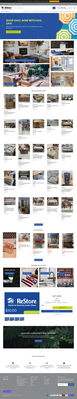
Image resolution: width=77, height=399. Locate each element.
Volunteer (32, 382)
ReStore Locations (33, 379)
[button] (71, 8)
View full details (57, 314)
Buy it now (57, 311)
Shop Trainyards (35, 11)
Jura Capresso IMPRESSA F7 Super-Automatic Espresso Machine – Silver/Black (67, 190)
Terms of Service (47, 379)
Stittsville (5, 114)
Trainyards (63, 104)
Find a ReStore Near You (21, 385)
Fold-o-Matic (49, 251)
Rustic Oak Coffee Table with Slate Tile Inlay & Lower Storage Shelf (66, 132)
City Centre (5, 191)
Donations (32, 380)
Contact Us (32, 385)
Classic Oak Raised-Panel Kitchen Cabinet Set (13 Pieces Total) (24, 246)
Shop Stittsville (26, 11)
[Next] (73, 245)
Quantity (42, 305)
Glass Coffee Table (50, 129)
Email (66, 8)
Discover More (38, 224)
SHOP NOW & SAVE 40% (54, 1)
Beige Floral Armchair (8, 159)
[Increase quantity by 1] (50, 307)
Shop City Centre (44, 11)
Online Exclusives (53, 11)
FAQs (31, 383)
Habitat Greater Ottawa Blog (21, 382)
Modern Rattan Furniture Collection (67, 11)
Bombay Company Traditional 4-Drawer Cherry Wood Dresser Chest (23, 163)
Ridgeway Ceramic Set (65, 103)
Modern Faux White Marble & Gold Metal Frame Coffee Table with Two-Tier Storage (52, 210)
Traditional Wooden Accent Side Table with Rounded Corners (66, 216)
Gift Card (57, 296)
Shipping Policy (46, 383)
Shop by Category (5, 11)
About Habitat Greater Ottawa (22, 379)
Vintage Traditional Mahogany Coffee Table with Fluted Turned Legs (38, 210)
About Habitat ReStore (21, 380)
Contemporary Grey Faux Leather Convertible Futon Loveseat (66, 156)
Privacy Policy (46, 380)
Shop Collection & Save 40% (15, 31)
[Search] (54, 8)
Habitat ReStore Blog (20, 383)
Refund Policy (46, 382)
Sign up (71, 384)
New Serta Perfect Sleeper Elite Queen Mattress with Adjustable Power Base (38, 156)
